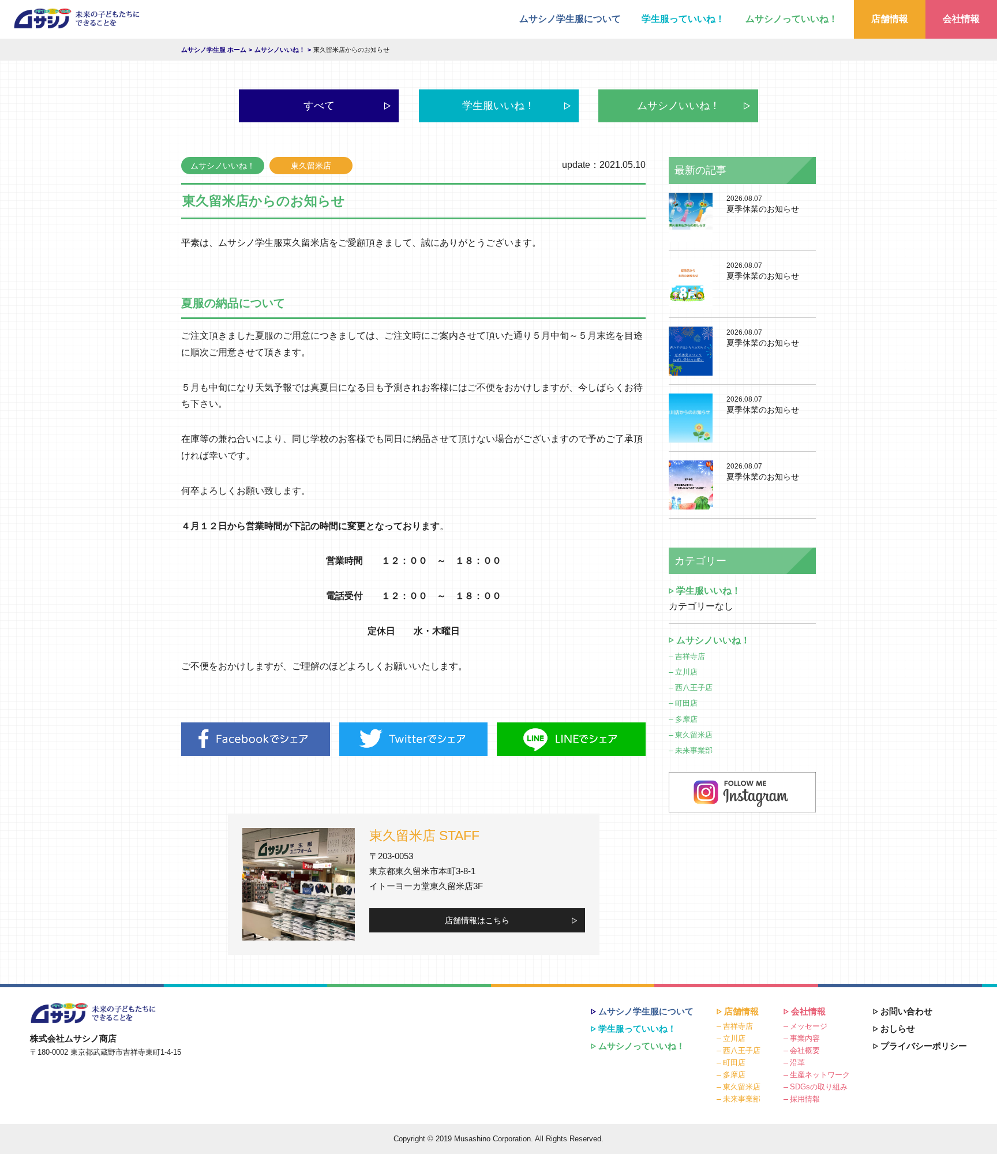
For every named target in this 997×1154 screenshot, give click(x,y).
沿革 (797, 1062)
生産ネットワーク (820, 1074)
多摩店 (686, 719)
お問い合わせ (906, 1011)
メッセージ (808, 1026)
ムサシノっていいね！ (791, 19)
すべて (319, 105)
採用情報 (805, 1099)
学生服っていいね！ (683, 19)
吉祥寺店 (690, 656)
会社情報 (961, 19)
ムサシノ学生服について (570, 19)
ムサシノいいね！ (678, 105)
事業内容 (805, 1038)
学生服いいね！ (498, 105)
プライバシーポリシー (923, 1046)
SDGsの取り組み (819, 1086)
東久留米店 (694, 734)
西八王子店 (694, 687)
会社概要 (805, 1050)
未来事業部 (694, 750)
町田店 (686, 703)
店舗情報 (889, 19)
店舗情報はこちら (477, 920)
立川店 (686, 672)
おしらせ (897, 1028)
